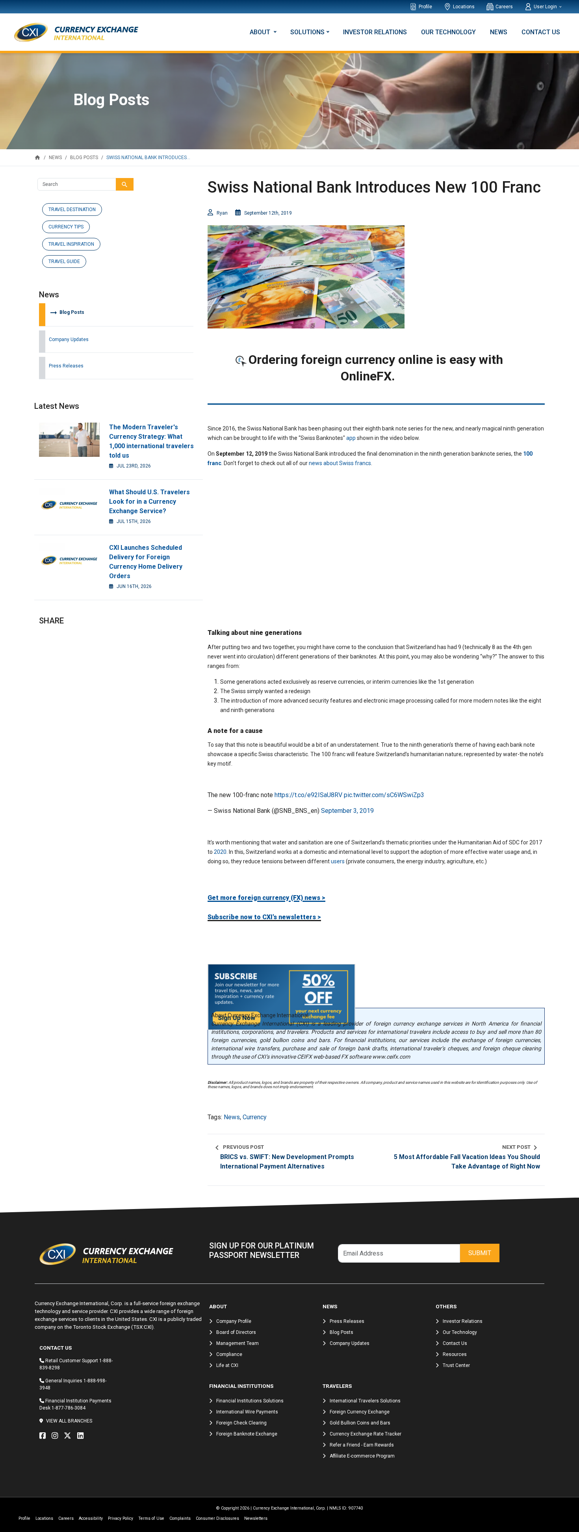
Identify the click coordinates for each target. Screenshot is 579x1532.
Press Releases (66, 366)
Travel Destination (72, 209)
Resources (455, 1354)
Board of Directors (236, 1332)
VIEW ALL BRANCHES (69, 1421)
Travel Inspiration (71, 244)
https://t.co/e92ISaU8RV (308, 795)
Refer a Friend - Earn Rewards (362, 1445)
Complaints (180, 1518)
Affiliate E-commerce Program (362, 1456)
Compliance (229, 1354)
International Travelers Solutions (365, 1401)
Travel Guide (64, 261)
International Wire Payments (247, 1412)
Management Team (237, 1343)
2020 (220, 852)
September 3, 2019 (347, 810)
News (498, 32)
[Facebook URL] (44, 1436)
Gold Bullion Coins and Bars (360, 1423)
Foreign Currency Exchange (360, 1412)
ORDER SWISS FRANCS (376, 392)
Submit (479, 1253)
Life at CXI (227, 1365)
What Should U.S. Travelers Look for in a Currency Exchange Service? (149, 501)
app (351, 438)
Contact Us (540, 32)
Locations (464, 6)
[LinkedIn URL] (82, 1436)
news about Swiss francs (340, 463)
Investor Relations (375, 32)
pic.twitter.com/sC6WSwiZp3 (384, 795)
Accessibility (91, 1518)
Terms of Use (151, 1518)
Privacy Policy (120, 1518)
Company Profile (233, 1321)
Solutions (307, 32)
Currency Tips (66, 227)
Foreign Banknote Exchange (246, 1434)
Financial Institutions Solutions (250, 1401)
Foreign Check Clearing (241, 1423)
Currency (255, 1117)
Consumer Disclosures (217, 1518)
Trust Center (456, 1365)
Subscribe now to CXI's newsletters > (264, 917)
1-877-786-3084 (68, 1408)
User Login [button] (546, 6)
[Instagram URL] (57, 1436)
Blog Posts (66, 312)
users (338, 861)
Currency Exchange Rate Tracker (365, 1434)
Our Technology (448, 32)
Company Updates (69, 339)
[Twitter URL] (69, 1436)
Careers (504, 6)
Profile (425, 6)
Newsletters (255, 1518)
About (261, 32)
